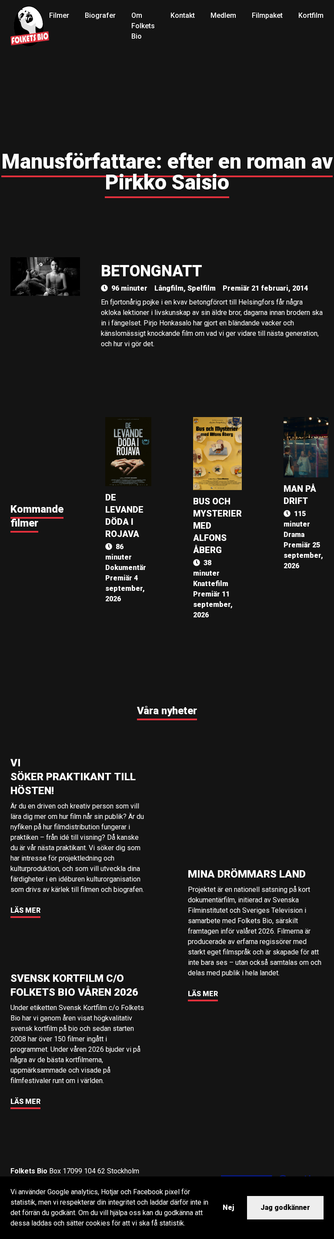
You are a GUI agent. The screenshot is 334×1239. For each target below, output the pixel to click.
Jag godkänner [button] (285, 1207)
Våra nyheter (167, 711)
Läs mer (25, 910)
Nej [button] (228, 1207)
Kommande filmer (36, 516)
